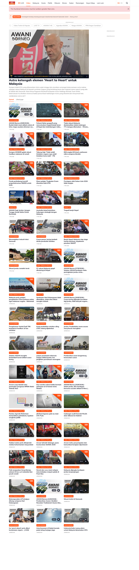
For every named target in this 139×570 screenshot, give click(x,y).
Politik (50, 3)
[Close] (128, 9)
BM (119, 3)
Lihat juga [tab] (19, 99)
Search (127, 3)
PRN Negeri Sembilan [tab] (93, 25)
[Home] (12, 3)
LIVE (22, 3)
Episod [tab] (11, 99)
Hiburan (57, 3)
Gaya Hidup (90, 3)
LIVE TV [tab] (36, 25)
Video (28, 3)
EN (121, 3)
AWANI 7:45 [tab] (47, 25)
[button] (10, 15)
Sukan (71, 3)
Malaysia (36, 3)
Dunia (43, 3)
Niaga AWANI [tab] (77, 25)
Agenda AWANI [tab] (62, 25)
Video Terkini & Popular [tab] (22, 25)
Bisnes (64, 3)
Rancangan (80, 3)
